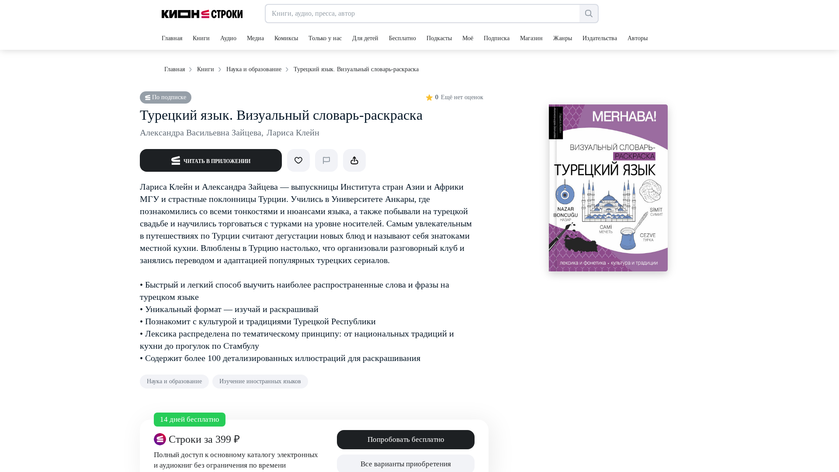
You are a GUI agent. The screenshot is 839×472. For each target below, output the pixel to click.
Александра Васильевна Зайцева (201, 132)
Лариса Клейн (293, 132)
